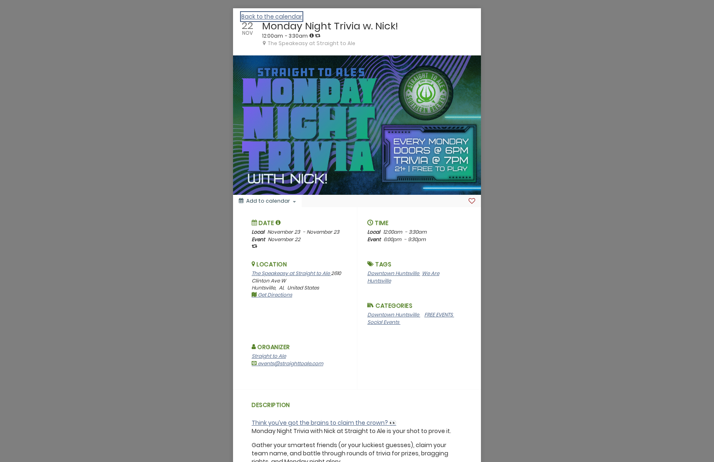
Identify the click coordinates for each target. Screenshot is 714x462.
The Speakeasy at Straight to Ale (291, 273)
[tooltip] (311, 35)
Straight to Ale (269, 355)
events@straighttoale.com (290, 363)
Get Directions (274, 294)
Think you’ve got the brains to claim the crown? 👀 (324, 423)
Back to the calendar (271, 16)
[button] (278, 222)
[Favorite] (472, 201)
